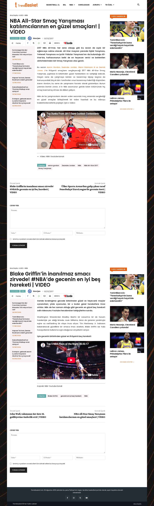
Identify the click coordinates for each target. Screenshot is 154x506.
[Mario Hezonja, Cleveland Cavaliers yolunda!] (127, 63)
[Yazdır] (49, 43)
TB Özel (108, 5)
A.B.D (21, 15)
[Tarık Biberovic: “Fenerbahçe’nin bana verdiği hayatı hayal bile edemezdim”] (127, 31)
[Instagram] (73, 497)
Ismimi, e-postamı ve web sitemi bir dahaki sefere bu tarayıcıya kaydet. (39, 239)
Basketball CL (53, 5)
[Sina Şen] (30, 38)
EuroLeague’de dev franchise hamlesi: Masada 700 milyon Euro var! (22, 53)
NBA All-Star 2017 (91, 165)
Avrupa (96, 5)
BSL (64, 5)
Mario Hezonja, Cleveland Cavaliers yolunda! (122, 73)
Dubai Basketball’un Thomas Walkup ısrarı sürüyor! (21, 89)
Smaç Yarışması (44, 168)
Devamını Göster (126, 109)
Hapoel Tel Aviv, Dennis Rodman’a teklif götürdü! (22, 79)
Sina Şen (36, 38)
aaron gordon (53, 165)
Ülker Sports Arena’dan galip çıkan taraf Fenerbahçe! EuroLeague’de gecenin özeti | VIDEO (82, 189)
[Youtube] (86, 497)
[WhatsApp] (38, 43)
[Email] (44, 43)
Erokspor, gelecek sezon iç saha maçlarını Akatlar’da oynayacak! (21, 101)
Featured (14, 38)
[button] (138, 5)
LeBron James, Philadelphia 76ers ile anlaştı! (120, 101)
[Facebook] (27, 43)
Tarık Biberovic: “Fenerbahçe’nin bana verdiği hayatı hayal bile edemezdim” (21, 67)
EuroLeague (84, 5)
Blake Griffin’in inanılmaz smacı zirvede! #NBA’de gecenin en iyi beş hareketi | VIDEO (31, 189)
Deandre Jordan (68, 165)
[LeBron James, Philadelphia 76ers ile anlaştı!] (127, 90)
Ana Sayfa (14, 15)
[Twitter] (33, 43)
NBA (71, 5)
